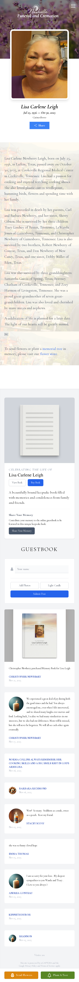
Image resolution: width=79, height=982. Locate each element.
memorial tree (52, 349)
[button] (39, 635)
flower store (48, 354)
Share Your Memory (22, 530)
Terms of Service (48, 966)
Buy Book (35, 482)
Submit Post (39, 593)
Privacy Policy (31, 966)
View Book (17, 482)
